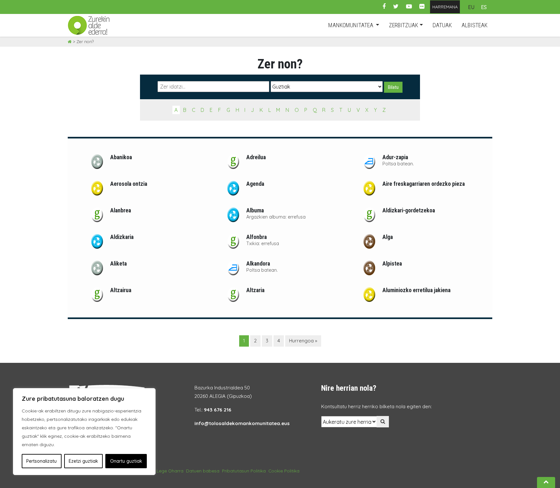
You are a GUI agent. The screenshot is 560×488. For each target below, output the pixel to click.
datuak (442, 25)
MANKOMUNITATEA (351, 25)
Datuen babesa (202, 470)
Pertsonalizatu (41, 461)
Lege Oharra (170, 470)
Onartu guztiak (126, 461)
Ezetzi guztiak (83, 461)
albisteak (474, 25)
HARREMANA (445, 6)
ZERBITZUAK (403, 25)
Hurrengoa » (303, 341)
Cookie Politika (283, 470)
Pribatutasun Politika (244, 470)
